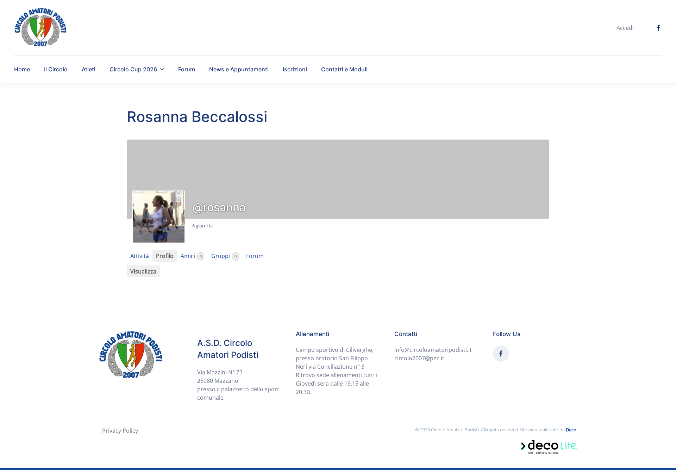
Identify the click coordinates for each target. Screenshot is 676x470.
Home (22, 69)
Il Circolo (56, 69)
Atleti (88, 69)
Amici (191, 256)
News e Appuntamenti (239, 69)
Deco (571, 429)
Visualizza (143, 271)
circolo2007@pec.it (419, 358)
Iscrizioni (295, 69)
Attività (139, 256)
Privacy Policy (120, 430)
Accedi (625, 28)
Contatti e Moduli (344, 69)
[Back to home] (40, 27)
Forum (186, 69)
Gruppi (224, 256)
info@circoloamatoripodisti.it (433, 350)
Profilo (165, 256)
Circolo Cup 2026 (133, 69)
